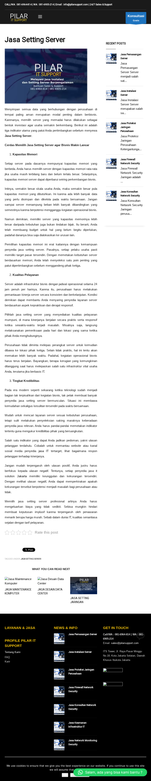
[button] (110, 772)
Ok (65, 774)
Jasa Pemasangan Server (82, 634)
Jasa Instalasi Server (80, 651)
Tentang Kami (12, 652)
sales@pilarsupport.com (125, 643)
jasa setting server (31, 559)
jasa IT (44, 451)
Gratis (136, 18)
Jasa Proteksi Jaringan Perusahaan (128, 127)
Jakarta (22, 476)
